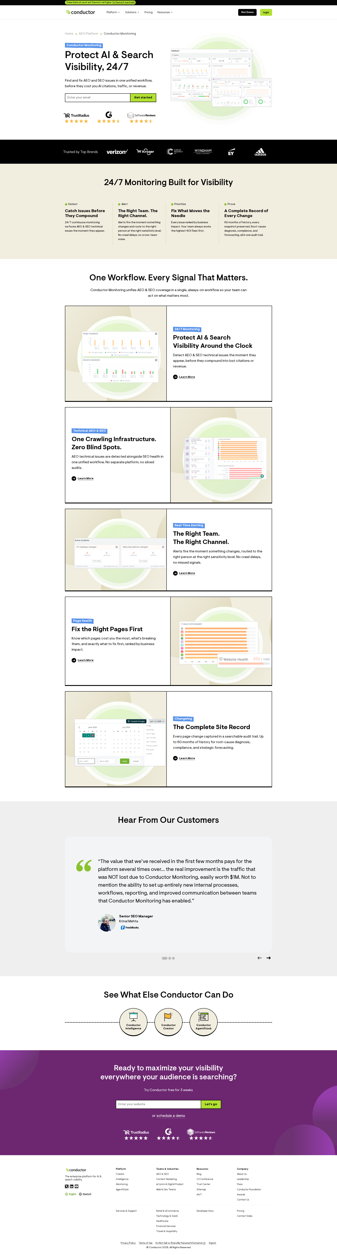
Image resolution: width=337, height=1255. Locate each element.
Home (69, 33)
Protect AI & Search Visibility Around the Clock (212, 342)
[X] (66, 1186)
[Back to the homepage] (81, 12)
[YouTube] (76, 1186)
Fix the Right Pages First (107, 629)
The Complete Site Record (211, 727)
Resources (202, 1168)
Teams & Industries (167, 1168)
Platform (121, 1168)
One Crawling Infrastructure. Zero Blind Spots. (114, 443)
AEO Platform (88, 33)
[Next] (268, 958)
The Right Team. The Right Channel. (201, 538)
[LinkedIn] (71, 1186)
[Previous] (259, 958)
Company (242, 1168)
